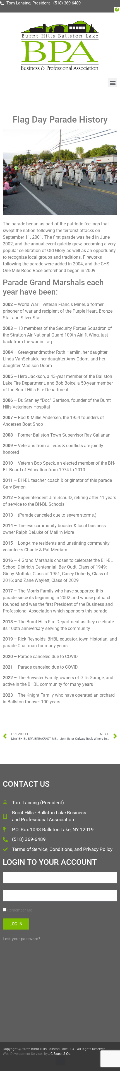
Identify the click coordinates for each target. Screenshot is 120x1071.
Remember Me (19, 910)
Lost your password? (21, 938)
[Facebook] (117, 10)
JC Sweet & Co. (60, 1054)
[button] (112, 82)
